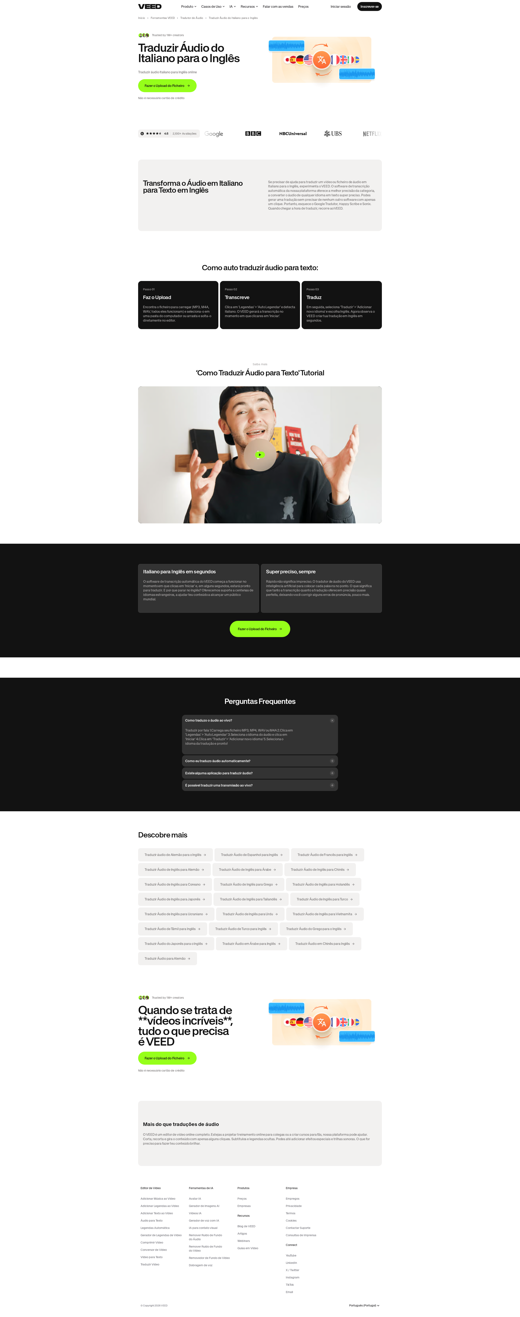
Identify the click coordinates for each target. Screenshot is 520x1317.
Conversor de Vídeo (154, 1250)
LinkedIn (291, 1263)
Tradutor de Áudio (191, 18)
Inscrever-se (370, 6)
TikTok (290, 1285)
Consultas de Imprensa (301, 1235)
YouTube (291, 1255)
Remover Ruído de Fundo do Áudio (205, 1237)
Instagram (292, 1277)
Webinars (243, 1241)
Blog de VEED (246, 1226)
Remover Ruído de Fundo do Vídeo (205, 1248)
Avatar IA (195, 1198)
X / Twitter (292, 1270)
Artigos (242, 1233)
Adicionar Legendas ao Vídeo (160, 1206)
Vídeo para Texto (151, 1257)
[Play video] (260, 454)
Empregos (292, 1198)
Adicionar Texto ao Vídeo (157, 1213)
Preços (303, 6)
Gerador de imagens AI (204, 1206)
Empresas (244, 1206)
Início (141, 18)
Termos (290, 1213)
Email (289, 1292)
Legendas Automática (155, 1228)
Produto (187, 6)
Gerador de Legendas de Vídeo (161, 1235)
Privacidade (294, 1206)
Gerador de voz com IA (204, 1220)
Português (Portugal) (362, 1305)
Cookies (291, 1220)
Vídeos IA (195, 1213)
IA (231, 6)
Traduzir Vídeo (150, 1264)
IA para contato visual (203, 1228)
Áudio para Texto (151, 1220)
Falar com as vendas (278, 6)
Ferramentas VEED (163, 18)
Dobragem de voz (200, 1265)
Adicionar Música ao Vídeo (158, 1198)
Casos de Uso (211, 6)
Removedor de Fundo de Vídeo (209, 1258)
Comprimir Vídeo (152, 1242)
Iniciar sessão (341, 6)
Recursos (248, 6)
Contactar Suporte (298, 1228)
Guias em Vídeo (247, 1248)
